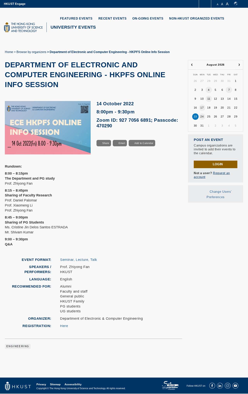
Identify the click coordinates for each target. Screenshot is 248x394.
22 (235, 107)
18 (208, 107)
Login (218, 164)
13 (222, 98)
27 (202, 80)
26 (195, 80)
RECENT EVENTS (112, 18)
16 (195, 107)
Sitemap (55, 384)
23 (195, 116)
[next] (239, 64)
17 (202, 107)
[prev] (192, 64)
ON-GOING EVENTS (147, 18)
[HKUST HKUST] (23, 27)
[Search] (237, 20)
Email (122, 143)
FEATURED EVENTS (76, 18)
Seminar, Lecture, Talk (78, 260)
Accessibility (73, 384)
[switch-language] (237, 4)
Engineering (17, 346)
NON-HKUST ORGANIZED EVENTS (196, 18)
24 (202, 116)
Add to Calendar (143, 143)
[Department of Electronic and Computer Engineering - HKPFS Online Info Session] (48, 127)
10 (202, 98)
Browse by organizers (31, 52)
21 (229, 107)
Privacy (41, 384)
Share (105, 143)
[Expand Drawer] (205, 4)
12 (215, 98)
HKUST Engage (14, 3)
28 (208, 80)
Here (64, 326)
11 (208, 98)
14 (229, 98)
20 (222, 107)
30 (222, 80)
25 (208, 116)
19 (215, 107)
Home (9, 52)
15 (235, 98)
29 (215, 80)
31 (229, 80)
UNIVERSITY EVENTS (73, 27)
